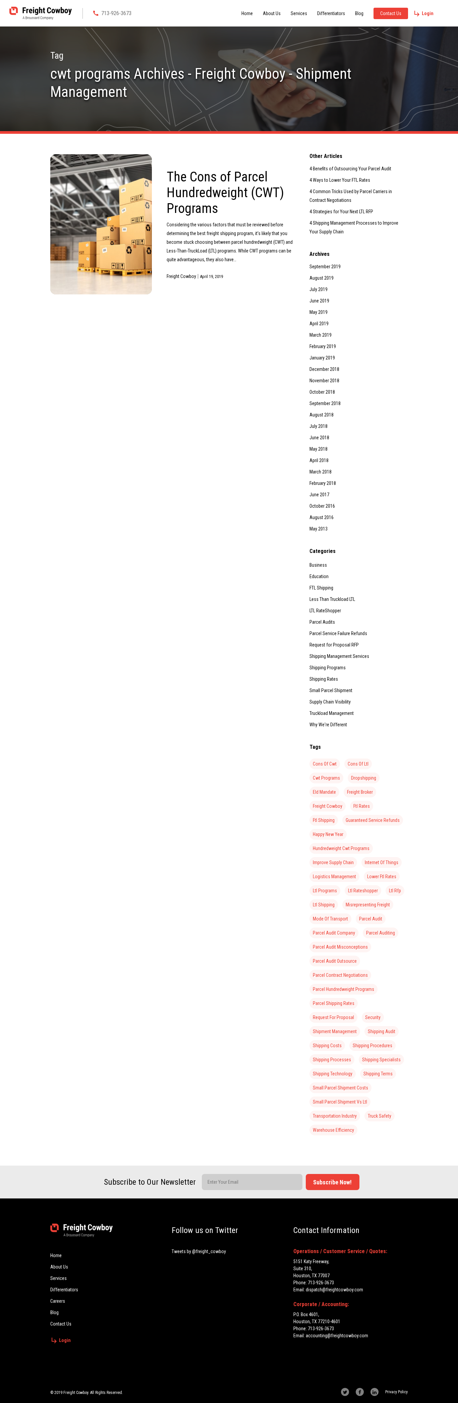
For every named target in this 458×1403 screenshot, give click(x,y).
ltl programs (325, 890)
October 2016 (322, 506)
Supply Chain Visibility (330, 702)
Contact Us (390, 13)
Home (247, 13)
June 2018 (319, 437)
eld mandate (324, 792)
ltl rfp (395, 890)
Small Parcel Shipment (330, 690)
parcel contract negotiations (340, 975)
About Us (272, 13)
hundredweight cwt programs (341, 848)
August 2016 (321, 517)
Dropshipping (363, 778)
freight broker (360, 792)
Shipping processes (332, 1059)
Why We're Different (328, 724)
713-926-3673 (116, 13)
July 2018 (318, 426)
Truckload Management (331, 713)
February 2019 (322, 346)
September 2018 (325, 403)
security (373, 1017)
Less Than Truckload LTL (332, 599)
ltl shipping (324, 904)
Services (299, 13)
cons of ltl (358, 764)
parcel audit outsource (335, 961)
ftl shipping (324, 820)
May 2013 (318, 528)
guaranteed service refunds (373, 820)
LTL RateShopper (325, 610)
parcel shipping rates (333, 1003)
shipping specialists (381, 1059)
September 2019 (325, 266)
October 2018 (322, 392)
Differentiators (331, 13)
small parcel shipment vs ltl (340, 1102)
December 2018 (324, 369)
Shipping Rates (323, 679)
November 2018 (324, 380)
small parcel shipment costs (340, 1087)
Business (318, 565)
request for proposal (333, 1017)
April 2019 (319, 323)
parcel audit (370, 918)
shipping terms (378, 1073)
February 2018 (322, 483)
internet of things (381, 862)
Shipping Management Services (339, 656)
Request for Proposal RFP (334, 645)
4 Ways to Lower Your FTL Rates (339, 180)
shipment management (335, 1031)
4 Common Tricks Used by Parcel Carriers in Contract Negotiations (350, 196)
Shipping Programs (327, 667)
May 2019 (318, 312)
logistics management (334, 876)
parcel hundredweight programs (343, 989)
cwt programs (326, 778)
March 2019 (320, 335)
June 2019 (319, 300)
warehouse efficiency (333, 1130)
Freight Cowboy (181, 276)
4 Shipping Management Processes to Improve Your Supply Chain (353, 227)
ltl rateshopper (363, 890)
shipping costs (327, 1045)
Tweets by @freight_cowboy (199, 1251)
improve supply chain (333, 862)
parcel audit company (334, 933)
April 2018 (319, 460)
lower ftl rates (381, 876)
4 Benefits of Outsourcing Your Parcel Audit (350, 168)
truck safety (379, 1116)
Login (428, 13)
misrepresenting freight (368, 904)
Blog (359, 13)
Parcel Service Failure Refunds (338, 633)
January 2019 (322, 357)
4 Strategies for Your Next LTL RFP (341, 211)
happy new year (328, 834)
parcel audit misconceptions (340, 947)
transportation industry (335, 1116)
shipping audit (381, 1031)
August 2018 (321, 414)
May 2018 (318, 449)
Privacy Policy (396, 1392)
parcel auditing (380, 933)
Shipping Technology (332, 1073)
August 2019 (321, 278)
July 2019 (318, 289)
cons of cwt (325, 764)
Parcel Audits (322, 622)
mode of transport (330, 918)
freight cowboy (327, 806)
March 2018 (320, 471)
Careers (57, 1301)
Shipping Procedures (372, 1045)
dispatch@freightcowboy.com (334, 1289)
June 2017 (319, 494)
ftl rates (361, 806)
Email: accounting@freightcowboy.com (330, 1335)
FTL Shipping (321, 588)
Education (319, 576)
